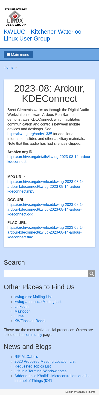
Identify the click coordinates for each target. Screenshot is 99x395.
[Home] (16, 17)
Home (9, 67)
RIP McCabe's (26, 357)
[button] (18, 54)
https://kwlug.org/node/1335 (29, 134)
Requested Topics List (33, 366)
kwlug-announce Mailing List (38, 302)
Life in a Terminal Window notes (41, 371)
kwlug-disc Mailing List (33, 297)
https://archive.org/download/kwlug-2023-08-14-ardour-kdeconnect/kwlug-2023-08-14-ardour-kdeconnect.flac (46, 232)
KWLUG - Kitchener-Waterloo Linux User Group (42, 35)
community (33, 335)
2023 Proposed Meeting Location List (45, 361)
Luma (19, 316)
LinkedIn (22, 306)
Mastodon (23, 311)
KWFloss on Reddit (30, 321)
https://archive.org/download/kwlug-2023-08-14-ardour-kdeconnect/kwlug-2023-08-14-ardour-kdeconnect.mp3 (46, 186)
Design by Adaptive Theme (80, 391)
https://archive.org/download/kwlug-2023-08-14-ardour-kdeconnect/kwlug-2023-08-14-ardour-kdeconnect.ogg (46, 209)
